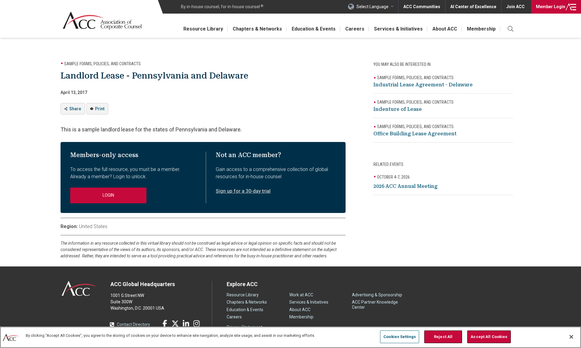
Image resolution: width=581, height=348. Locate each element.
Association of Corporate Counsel (102, 21)
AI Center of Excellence (473, 6)
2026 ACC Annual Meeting (405, 186)
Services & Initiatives (398, 29)
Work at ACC (301, 294)
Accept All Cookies (489, 336)
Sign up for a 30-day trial (243, 191)
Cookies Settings (399, 336)
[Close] (571, 336)
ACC (79, 288)
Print (99, 108)
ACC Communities (421, 6)
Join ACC (515, 6)
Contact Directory (133, 324)
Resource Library (203, 29)
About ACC (444, 29)
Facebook (164, 323)
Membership (481, 29)
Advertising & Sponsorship (377, 294)
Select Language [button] (372, 6)
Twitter (175, 323)
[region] (290, 337)
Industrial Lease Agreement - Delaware (423, 85)
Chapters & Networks (257, 29)
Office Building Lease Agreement (415, 134)
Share (75, 108)
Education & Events (314, 29)
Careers (354, 29)
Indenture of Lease (397, 109)
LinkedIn (186, 323)
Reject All (443, 336)
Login (550, 6)
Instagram (196, 323)
